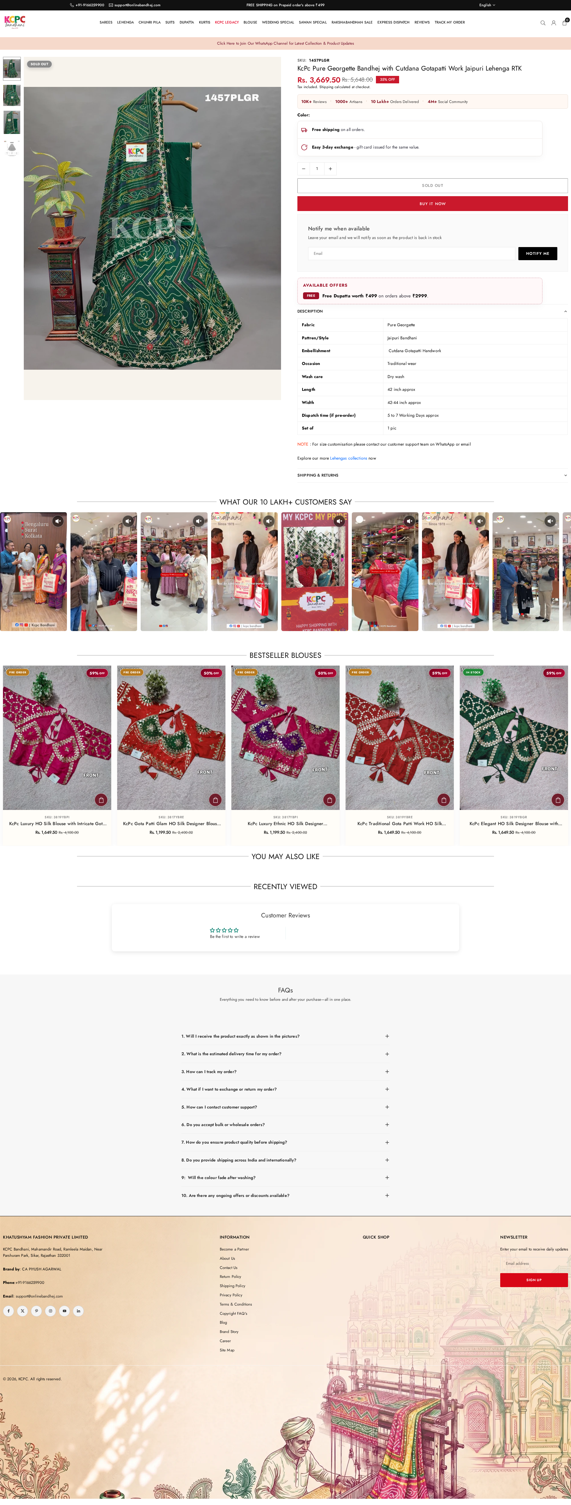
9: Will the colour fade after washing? (218, 1178)
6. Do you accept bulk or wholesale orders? (223, 1125)
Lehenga (125, 22)
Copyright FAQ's (233, 1313)
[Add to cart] (101, 799)
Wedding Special (278, 22)
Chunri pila (150, 22)
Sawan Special (313, 22)
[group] (152, 228)
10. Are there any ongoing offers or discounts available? (235, 1195)
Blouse (250, 22)
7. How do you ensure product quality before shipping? (234, 1142)
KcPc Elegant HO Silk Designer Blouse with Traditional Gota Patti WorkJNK (514, 824)
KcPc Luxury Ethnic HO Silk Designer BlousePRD (286, 824)
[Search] (543, 22)
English (485, 5)
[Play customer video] (33, 571)
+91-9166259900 (90, 5)
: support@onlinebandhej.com (38, 1296)
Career (225, 1341)
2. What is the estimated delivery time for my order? (231, 1054)
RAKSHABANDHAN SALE (352, 22)
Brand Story (229, 1331)
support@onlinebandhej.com (137, 5)
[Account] (553, 22)
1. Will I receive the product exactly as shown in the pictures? (240, 1036)
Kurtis (205, 22)
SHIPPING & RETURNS (318, 475)
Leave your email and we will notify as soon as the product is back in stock (375, 238)
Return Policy (230, 1276)
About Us (227, 1258)
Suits (170, 22)
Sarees (106, 22)
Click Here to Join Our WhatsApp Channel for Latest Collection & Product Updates (285, 43)
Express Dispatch (393, 22)
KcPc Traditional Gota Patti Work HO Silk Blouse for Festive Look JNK (399, 824)
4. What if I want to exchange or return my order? (229, 1089)
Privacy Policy (231, 1295)
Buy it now (432, 204)
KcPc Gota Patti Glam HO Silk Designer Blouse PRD (171, 824)
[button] (266, 229)
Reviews (422, 22)
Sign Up (534, 1280)
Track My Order (450, 22)
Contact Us (228, 1267)
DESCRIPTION (310, 311)
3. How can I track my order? (208, 1072)
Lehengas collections (348, 458)
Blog (223, 1322)
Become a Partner (234, 1249)
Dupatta (187, 22)
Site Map (227, 1350)
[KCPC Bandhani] (15, 21)
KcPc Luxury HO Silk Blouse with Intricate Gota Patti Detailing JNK (57, 824)
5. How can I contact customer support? (219, 1107)
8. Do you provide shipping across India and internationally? (238, 1160)
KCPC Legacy (227, 22)
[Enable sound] (58, 521)
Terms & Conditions (236, 1304)
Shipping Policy (232, 1286)
